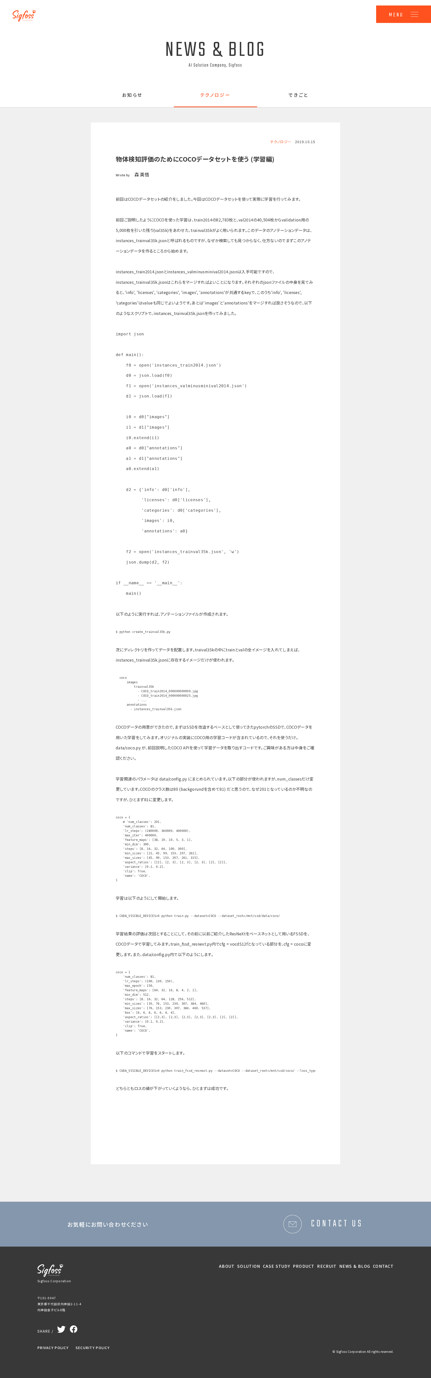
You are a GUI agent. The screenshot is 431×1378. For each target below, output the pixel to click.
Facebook (73, 1327)
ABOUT (226, 1266)
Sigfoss (27, 12)
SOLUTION (248, 1266)
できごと (299, 95)
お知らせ (132, 95)
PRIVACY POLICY (53, 1347)
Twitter (61, 1328)
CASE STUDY (276, 1266)
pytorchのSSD (267, 727)
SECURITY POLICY (93, 1347)
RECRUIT (326, 1266)
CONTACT (383, 1266)
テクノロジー (215, 95)
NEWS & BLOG (354, 1266)
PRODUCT (304, 1266)
